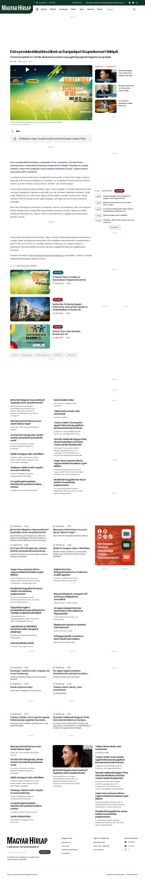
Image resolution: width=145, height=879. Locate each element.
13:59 (98, 209)
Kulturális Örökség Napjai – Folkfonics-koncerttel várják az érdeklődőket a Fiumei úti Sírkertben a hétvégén (70, 308)
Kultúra (57, 299)
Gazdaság (63, 9)
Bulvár (99, 9)
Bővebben (115, 227)
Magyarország (27, 355)
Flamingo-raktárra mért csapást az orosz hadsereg (118, 221)
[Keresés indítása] (129, 9)
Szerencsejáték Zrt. (42, 355)
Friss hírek (42, 3)
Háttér (73, 9)
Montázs (58, 272)
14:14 (98, 203)
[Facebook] (129, 3)
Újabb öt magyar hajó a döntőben (115, 215)
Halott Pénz (58, 355)
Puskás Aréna (71, 355)
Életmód (90, 9)
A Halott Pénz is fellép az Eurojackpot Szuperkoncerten (69, 278)
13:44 (99, 216)
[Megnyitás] (37, 9)
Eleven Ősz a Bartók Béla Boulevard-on (67, 332)
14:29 (99, 196)
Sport (82, 9)
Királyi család (104, 80)
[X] (137, 3)
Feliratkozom (45, 852)
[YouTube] (133, 3)
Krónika (102, 110)
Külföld (53, 9)
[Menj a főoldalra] (16, 7)
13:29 (98, 220)
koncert (14, 355)
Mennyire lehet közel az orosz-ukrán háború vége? (126, 88)
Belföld (43, 9)
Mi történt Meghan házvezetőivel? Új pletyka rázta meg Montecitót (125, 74)
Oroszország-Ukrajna (108, 95)
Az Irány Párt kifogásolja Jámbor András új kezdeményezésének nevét (127, 105)
